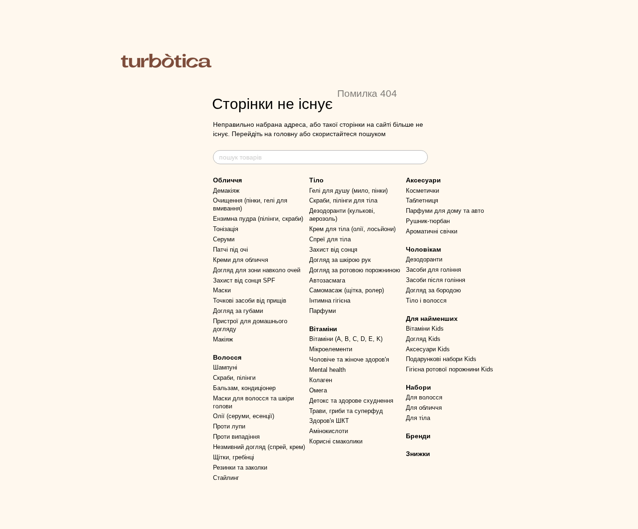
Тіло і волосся (426, 300)
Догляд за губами (238, 310)
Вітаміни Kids (425, 328)
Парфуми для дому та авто (445, 210)
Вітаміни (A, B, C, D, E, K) (346, 338)
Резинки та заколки (240, 467)
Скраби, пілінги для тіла (343, 200)
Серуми (223, 239)
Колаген (320, 380)
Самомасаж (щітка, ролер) (346, 290)
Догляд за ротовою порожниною (354, 270)
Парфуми (322, 310)
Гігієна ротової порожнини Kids (449, 369)
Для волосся (424, 397)
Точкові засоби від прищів (249, 300)
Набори (418, 387)
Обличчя (227, 180)
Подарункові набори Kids (441, 358)
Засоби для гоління (433, 269)
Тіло (316, 180)
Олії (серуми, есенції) (243, 416)
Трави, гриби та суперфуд (346, 410)
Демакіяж (226, 190)
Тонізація (225, 228)
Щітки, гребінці (233, 457)
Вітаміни (323, 329)
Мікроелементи (330, 349)
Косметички (422, 190)
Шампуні (225, 367)
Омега (318, 390)
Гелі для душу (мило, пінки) (348, 190)
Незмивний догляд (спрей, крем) (259, 446)
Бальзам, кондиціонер (244, 387)
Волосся (227, 357)
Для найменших (432, 318)
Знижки (418, 453)
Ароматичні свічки (431, 231)
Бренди (418, 436)
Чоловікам (423, 249)
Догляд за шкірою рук (340, 259)
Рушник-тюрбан (428, 221)
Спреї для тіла (330, 239)
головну (286, 134)
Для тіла (418, 417)
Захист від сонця (333, 249)
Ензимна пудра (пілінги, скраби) (258, 218)
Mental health (327, 369)
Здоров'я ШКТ (329, 420)
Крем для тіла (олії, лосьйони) (352, 228)
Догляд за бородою (433, 290)
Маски (222, 290)
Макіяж (223, 339)
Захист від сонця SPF (244, 280)
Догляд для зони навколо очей (256, 270)
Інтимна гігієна (329, 300)
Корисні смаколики (335, 441)
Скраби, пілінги (234, 377)
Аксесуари (423, 180)
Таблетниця (422, 200)
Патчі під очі (230, 249)
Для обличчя (424, 407)
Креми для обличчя (240, 259)
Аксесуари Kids (428, 349)
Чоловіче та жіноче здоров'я (349, 359)
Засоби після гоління (435, 279)
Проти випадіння (236, 436)
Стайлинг (226, 477)
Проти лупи (229, 426)
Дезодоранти (424, 259)
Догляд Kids (423, 338)
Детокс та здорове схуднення (351, 400)
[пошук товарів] (420, 157)
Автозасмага (327, 280)
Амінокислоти (328, 431)
